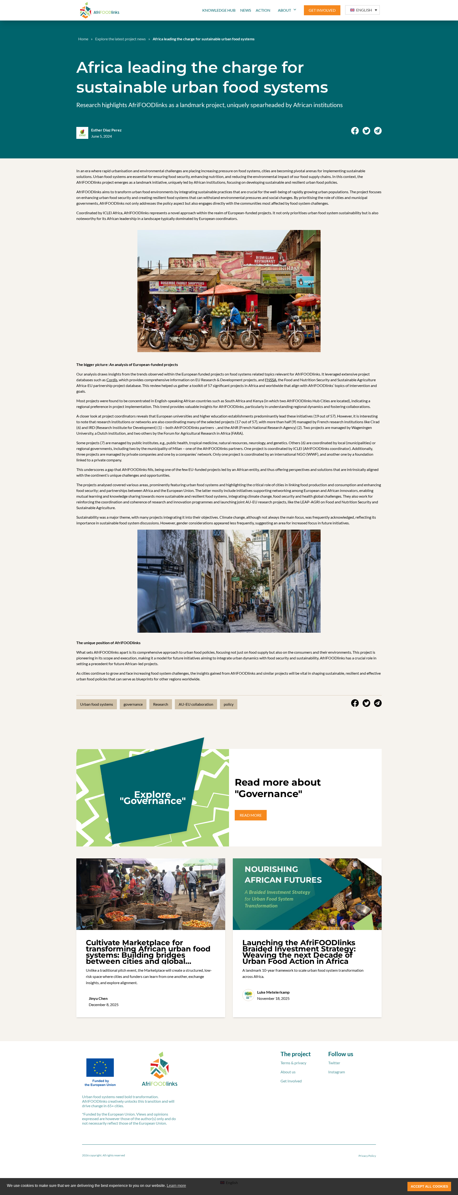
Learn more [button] (176, 1186)
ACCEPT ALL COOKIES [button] (429, 1186)
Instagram (336, 1072)
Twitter (334, 1062)
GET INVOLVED (322, 10)
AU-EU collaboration (196, 704)
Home (83, 39)
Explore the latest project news (120, 39)
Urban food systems (96, 704)
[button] (362, 10)
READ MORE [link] (251, 815)
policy (229, 704)
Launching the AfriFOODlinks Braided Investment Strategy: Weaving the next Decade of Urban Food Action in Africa (299, 952)
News (245, 10)
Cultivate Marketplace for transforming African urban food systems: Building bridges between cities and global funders (148, 955)
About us (288, 1072)
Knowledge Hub (218, 10)
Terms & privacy (293, 1062)
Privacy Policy (367, 1156)
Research (160, 704)
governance (133, 704)
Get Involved (291, 1081)
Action (263, 10)
